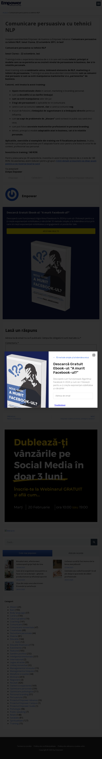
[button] (94, 355)
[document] (51, 379)
